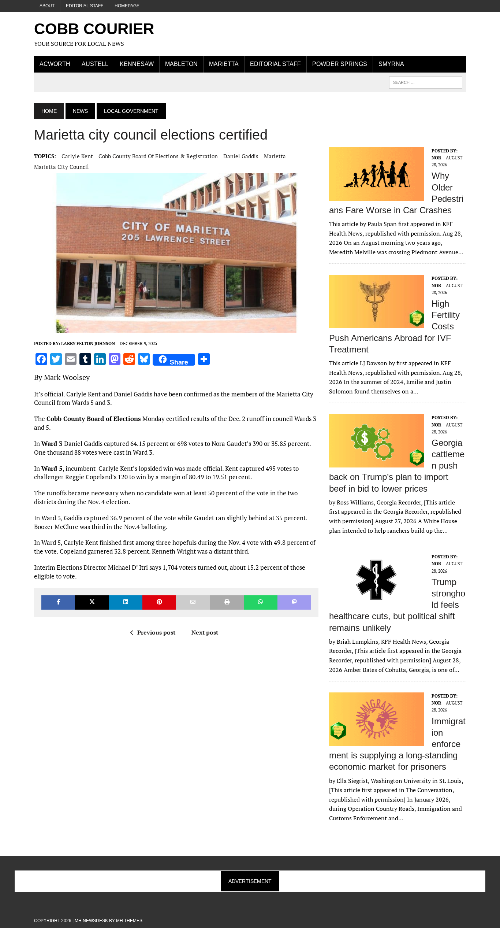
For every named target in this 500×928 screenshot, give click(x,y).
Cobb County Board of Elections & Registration (158, 156)
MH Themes (129, 920)
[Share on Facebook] (58, 602)
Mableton (181, 64)
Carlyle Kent (77, 156)
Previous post (156, 632)
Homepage (127, 5)
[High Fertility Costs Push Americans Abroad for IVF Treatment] (376, 323)
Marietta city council (61, 166)
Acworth (55, 64)
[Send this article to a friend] (193, 602)
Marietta (224, 64)
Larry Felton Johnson (88, 343)
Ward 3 (52, 443)
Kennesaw (137, 64)
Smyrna (391, 64)
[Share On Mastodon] (294, 602)
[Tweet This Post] (92, 602)
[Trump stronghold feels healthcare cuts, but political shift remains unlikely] (376, 602)
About (47, 5)
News (80, 111)
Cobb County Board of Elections (93, 418)
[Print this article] (227, 602)
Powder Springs (339, 64)
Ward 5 (52, 468)
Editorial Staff (84, 5)
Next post (204, 632)
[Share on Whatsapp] (260, 602)
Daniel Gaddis (240, 156)
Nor (436, 157)
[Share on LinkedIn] (125, 602)
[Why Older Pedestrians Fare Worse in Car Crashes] (376, 196)
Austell (95, 64)
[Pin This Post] (159, 602)
